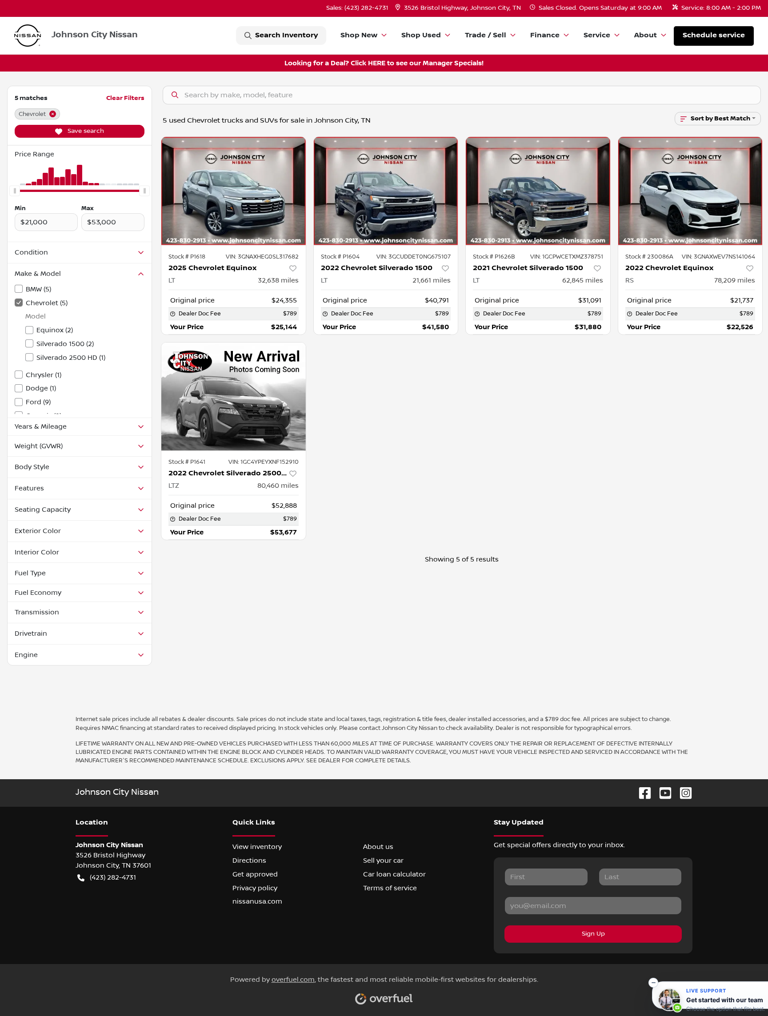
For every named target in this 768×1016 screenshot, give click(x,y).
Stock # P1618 (186, 256)
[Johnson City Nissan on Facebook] (641, 793)
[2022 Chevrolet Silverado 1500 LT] (386, 191)
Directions (249, 861)
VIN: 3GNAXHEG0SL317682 (262, 256)
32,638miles (278, 280)
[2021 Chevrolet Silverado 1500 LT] (538, 191)
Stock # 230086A (649, 256)
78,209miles (734, 280)
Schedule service (714, 35)
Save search (85, 131)
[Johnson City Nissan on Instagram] (682, 793)
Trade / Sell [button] (485, 35)
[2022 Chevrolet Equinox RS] (690, 191)
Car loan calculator (394, 874)
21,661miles (431, 280)
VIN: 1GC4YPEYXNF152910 (263, 462)
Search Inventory (286, 35)
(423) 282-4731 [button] (113, 877)
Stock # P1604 (340, 256)
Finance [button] (545, 35)
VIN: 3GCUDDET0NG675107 (413, 256)
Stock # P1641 (186, 462)
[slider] (14, 190)
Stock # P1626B (494, 256)
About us (378, 847)
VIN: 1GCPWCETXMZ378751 (566, 256)
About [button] (645, 35)
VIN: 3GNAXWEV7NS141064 (718, 256)
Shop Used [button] (421, 35)
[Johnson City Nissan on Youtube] (662, 793)
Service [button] (597, 35)
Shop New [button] (358, 35)
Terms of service (390, 888)
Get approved (255, 874)
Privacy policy (254, 888)
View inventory (257, 847)
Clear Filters (125, 98)
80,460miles (278, 486)
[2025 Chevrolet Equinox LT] (233, 191)
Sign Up (593, 933)
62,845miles (582, 280)
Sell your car (383, 861)
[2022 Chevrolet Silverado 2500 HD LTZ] (233, 396)
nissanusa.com (257, 901)
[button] (459, 8)
